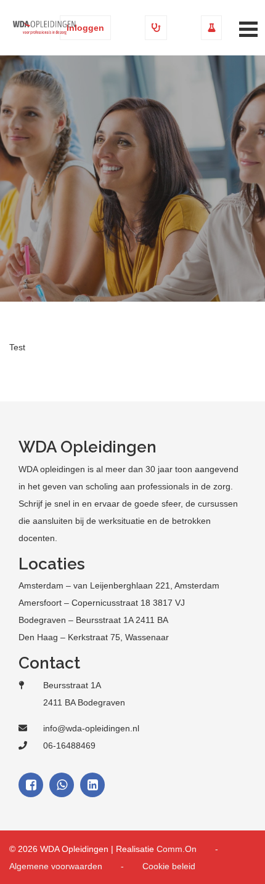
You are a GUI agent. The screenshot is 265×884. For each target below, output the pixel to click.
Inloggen (85, 28)
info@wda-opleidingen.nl (91, 728)
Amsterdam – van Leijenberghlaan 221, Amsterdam (118, 585)
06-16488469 (69, 745)
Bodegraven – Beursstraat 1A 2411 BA (93, 620)
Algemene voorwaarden (55, 866)
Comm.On (177, 849)
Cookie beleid (168, 866)
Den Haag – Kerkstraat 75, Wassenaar (93, 637)
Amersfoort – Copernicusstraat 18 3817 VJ (101, 603)
